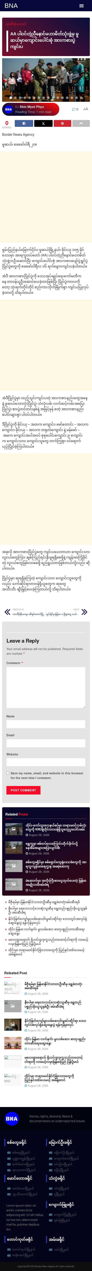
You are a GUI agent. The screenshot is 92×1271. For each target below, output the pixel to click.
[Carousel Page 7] (39, 97)
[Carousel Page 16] (81, 97)
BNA (11, 5)
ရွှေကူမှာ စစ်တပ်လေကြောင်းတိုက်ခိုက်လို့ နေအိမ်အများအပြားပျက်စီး (52, 845)
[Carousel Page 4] (25, 97)
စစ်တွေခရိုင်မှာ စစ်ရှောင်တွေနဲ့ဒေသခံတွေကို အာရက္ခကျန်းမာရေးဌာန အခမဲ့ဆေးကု (56, 864)
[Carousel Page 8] (43, 97)
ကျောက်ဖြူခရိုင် (61, 1204)
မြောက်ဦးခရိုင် (60, 1142)
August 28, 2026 (38, 835)
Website (12, 754)
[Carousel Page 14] (72, 97)
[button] (81, 5)
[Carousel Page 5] (29, 97)
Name (10, 716)
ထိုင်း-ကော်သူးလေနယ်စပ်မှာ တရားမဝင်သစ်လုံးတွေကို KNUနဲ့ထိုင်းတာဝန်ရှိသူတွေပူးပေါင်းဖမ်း (56, 827)
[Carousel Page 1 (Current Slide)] (10, 97)
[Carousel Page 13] (67, 97)
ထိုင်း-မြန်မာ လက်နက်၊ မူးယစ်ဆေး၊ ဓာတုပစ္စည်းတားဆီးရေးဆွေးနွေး (46, 931)
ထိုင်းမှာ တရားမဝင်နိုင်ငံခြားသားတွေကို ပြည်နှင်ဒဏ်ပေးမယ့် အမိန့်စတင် (46, 952)
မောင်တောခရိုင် (19, 1178)
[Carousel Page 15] (76, 97)
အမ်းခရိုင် (56, 1239)
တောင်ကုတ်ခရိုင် (20, 1239)
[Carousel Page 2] (15, 97)
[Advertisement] (46, 197)
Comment (14, 663)
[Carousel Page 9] (48, 97)
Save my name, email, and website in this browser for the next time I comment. (47, 775)
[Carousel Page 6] (34, 97)
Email (10, 735)
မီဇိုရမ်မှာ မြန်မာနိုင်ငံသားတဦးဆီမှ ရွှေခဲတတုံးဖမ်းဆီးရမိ (44, 902)
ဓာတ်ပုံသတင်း (16, 24)
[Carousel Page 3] (20, 97)
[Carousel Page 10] (53, 97)
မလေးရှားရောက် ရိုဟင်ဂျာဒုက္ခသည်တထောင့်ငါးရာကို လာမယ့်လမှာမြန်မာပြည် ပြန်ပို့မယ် (48, 941)
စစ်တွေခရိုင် (17, 1142)
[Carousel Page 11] (57, 97)
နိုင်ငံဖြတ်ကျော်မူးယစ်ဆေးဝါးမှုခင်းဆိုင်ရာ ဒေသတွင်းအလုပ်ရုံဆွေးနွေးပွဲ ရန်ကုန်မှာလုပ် (47, 920)
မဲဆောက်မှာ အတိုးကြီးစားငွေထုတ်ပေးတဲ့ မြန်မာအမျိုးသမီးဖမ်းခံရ (56, 882)
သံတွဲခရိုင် (57, 1178)
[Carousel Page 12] (62, 97)
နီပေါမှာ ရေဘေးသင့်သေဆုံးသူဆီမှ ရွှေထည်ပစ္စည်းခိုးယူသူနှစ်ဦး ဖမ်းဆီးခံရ (47, 910)
